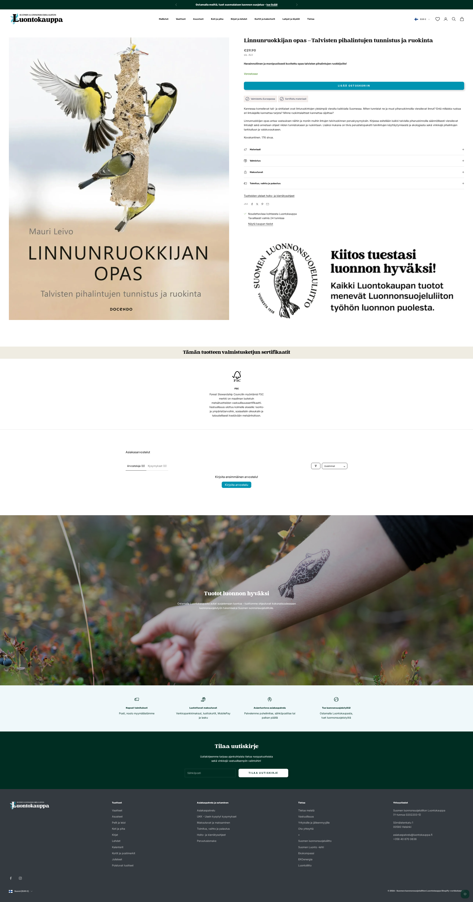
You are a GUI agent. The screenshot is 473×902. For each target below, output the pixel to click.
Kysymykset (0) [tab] (157, 465)
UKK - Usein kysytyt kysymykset (216, 816)
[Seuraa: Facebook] (11, 878)
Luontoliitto (305, 865)
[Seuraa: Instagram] (20, 878)
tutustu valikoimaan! (267, 4)
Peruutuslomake (206, 840)
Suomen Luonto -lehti (311, 847)
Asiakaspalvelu (206, 810)
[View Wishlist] (437, 19)
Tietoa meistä (306, 810)
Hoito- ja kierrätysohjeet (211, 834)
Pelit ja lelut (119, 822)
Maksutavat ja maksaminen (213, 822)
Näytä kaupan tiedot (260, 223)
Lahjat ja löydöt (291, 19)
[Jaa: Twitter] (257, 204)
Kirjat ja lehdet (239, 19)
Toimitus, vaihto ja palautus (213, 828)
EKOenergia (305, 859)
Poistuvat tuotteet (123, 865)
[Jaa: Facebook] (252, 204)
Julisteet (117, 859)
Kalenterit (117, 847)
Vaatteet (181, 19)
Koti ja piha (217, 19)
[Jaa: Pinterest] (262, 204)
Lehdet (116, 840)
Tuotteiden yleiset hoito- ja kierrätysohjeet (269, 195)
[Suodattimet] (315, 466)
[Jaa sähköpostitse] (267, 204)
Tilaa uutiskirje (263, 772)
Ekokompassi (306, 853)
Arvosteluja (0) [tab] (136, 465)
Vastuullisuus (306, 816)
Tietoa (310, 19)
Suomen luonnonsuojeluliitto (314, 840)
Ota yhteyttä (306, 828)
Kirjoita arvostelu (236, 485)
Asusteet (198, 19)
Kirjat (115, 834)
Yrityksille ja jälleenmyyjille (314, 822)
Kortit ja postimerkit (123, 853)
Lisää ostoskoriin (354, 85)
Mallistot (164, 19)
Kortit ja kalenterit (265, 19)
